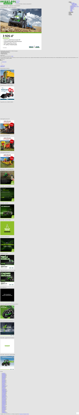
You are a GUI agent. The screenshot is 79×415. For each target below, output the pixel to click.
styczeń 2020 (3, 394)
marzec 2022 (3, 384)
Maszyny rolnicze (74, 4)
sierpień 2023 (3, 377)
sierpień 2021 (3, 386)
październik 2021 (4, 385)
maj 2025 (3, 373)
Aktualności (71, 12)
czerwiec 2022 (4, 382)
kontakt (12, 56)
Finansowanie (72, 7)
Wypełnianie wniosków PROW (74, 6)
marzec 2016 (3, 409)
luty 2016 (3, 410)
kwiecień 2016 (4, 408)
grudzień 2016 (4, 406)
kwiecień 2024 (4, 375)
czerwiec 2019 (4, 398)
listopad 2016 (3, 407)
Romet (71, 10)
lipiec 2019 (3, 397)
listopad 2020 (3, 390)
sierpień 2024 (3, 374)
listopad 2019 (3, 396)
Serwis (71, 9)
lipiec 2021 (3, 387)
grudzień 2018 (4, 401)
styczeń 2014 (3, 411)
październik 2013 (4, 412)
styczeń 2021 (3, 388)
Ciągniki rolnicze (74, 3)
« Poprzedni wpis (2, 65)
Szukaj (70, 13)
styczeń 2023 (3, 380)
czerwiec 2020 (4, 393)
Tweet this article (4, 61)
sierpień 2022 (3, 381)
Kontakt (70, 14)
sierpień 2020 (3, 392)
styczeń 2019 (3, 400)
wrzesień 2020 (4, 391)
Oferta (70, 1)
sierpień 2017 (3, 403)
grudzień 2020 (4, 389)
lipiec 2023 (3, 378)
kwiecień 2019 (4, 399)
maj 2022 (3, 383)
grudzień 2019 (4, 395)
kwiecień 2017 (4, 404)
